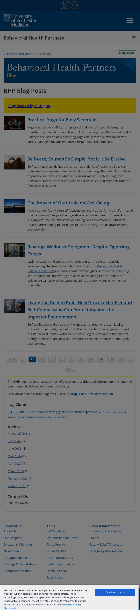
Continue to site (115, 592)
